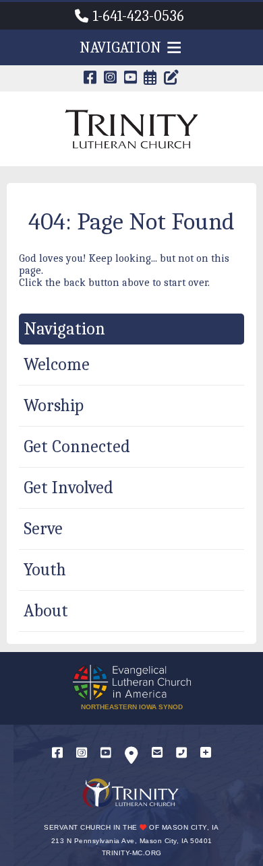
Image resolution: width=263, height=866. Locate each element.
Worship (54, 406)
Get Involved (68, 488)
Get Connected (77, 447)
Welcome (57, 365)
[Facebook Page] (90, 79)
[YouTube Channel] (131, 79)
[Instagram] (81, 753)
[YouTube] (105, 753)
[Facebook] (57, 753)
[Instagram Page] (111, 79)
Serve (43, 529)
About (46, 611)
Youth (45, 570)
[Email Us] (157, 753)
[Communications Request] (205, 753)
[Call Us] (181, 753)
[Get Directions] (131, 758)
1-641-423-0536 (138, 16)
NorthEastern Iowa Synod (132, 707)
